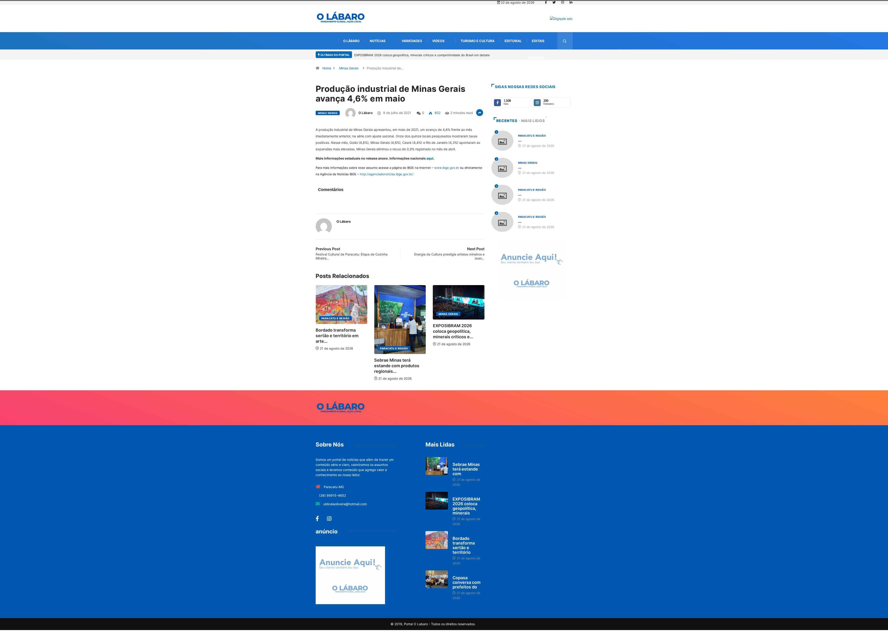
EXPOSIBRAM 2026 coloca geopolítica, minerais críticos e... (453, 331)
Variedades (412, 41)
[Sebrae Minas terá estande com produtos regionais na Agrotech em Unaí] (437, 466)
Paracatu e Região (335, 318)
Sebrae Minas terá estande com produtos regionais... (396, 366)
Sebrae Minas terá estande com (466, 469)
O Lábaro (351, 41)
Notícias (377, 41)
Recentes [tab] (507, 120)
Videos (438, 41)
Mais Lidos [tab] (533, 120)
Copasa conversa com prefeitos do (467, 582)
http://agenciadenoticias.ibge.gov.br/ (386, 174)
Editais (538, 41)
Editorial (513, 41)
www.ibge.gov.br (446, 167)
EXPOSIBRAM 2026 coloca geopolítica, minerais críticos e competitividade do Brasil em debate (422, 55)
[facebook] (546, 2)
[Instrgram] (562, 2)
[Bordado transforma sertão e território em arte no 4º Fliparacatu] (437, 540)
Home (326, 68)
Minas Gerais (348, 68)
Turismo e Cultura (477, 41)
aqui (429, 158)
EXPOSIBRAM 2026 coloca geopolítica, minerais (466, 506)
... (519, 140)
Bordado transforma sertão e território (464, 545)
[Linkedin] (571, 2)
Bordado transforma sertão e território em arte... (337, 336)
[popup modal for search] (564, 40)
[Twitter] (554, 2)
